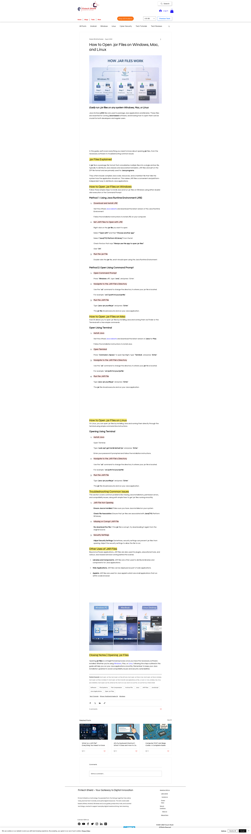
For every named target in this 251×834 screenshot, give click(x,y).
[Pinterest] (79, 824)
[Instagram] (97, 824)
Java (137, 687)
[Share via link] (104, 703)
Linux (114, 26)
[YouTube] (83, 824)
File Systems (104, 687)
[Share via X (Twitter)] (95, 703)
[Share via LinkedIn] (100, 703)
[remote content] (125, 134)
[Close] (248, 830)
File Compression (116, 687)
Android (93, 26)
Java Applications (96, 691)
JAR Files (145, 687)
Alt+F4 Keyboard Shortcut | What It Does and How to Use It (125, 744)
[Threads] (105, 824)
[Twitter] (92, 824)
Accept (242, 831)
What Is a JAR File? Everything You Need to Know (93, 744)
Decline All (232, 831)
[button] (172, 11)
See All (169, 720)
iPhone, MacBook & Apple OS (109, 696)
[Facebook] (88, 824)
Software (93, 687)
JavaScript (155, 687)
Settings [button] (223, 831)
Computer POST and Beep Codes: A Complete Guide (156, 744)
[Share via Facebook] (90, 703)
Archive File (129, 687)
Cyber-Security (126, 26)
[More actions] (160, 39)
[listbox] (149, 18)
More (153, 26)
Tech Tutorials (141, 26)
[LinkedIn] (101, 824)
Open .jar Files (109, 691)
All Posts (82, 26)
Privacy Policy (86, 831)
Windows (104, 26)
